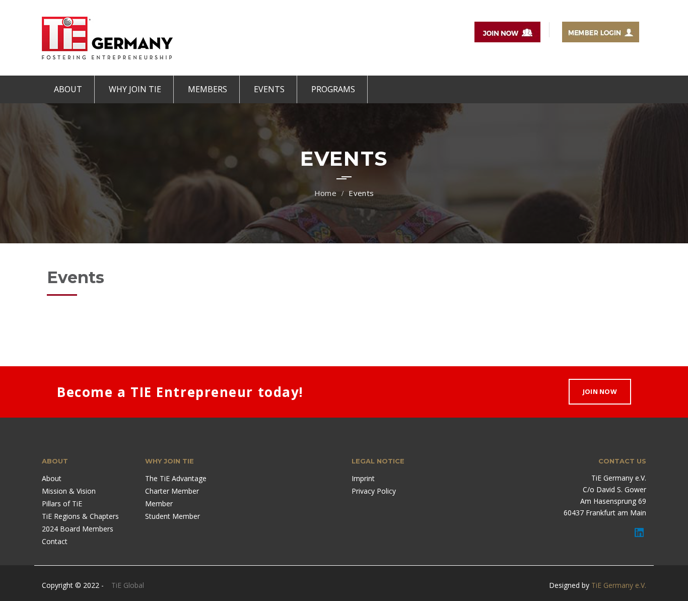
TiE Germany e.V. (618, 585)
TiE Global (127, 585)
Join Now (600, 391)
